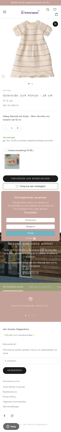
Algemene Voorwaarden (14, 401)
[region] (30, 303)
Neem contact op (31, 271)
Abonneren (14, 370)
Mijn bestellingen (11, 406)
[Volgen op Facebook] (4, 415)
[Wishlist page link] (54, 9)
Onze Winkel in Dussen (14, 387)
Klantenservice (10, 391)
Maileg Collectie (40, 287)
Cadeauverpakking (20, 150)
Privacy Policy (9, 396)
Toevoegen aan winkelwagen (30, 178)
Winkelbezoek (13, 287)
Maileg (7, 90)
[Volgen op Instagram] (12, 415)
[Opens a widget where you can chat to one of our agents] (11, 427)
